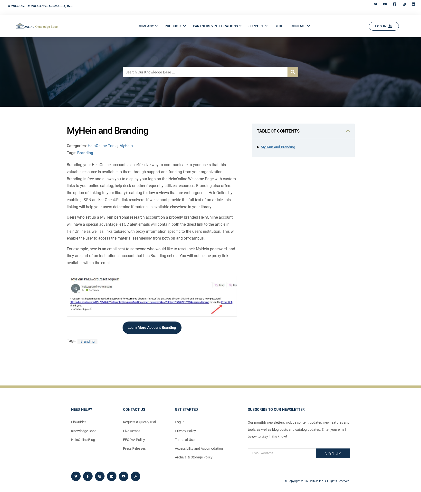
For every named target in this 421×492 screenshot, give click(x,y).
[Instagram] (100, 476)
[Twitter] (76, 476)
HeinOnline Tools (102, 145)
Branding (85, 153)
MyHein (126, 145)
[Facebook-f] (88, 476)
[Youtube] (123, 476)
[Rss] (135, 476)
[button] (147, 26)
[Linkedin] (111, 476)
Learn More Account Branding (152, 327)
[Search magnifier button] (292, 72)
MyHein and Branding (278, 147)
